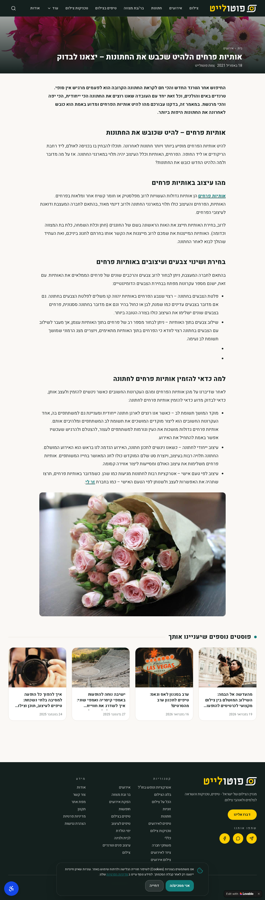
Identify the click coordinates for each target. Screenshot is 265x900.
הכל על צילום (161, 802)
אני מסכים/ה (180, 885)
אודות (35, 8)
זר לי (90, 482)
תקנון (82, 809)
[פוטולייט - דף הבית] (233, 8)
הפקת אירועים (119, 802)
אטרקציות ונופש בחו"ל (154, 787)
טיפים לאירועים (160, 823)
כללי (168, 838)
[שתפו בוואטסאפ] (238, 838)
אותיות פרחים (212, 196)
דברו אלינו (242, 814)
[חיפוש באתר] (13, 8)
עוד (55, 8)
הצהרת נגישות (75, 823)
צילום (193, 8)
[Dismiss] (259, 894)
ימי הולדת (123, 831)
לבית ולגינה (122, 838)
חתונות (156, 8)
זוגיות (167, 809)
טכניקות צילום (76, 8)
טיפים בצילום (105, 8)
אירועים (175, 8)
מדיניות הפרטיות (117, 874)
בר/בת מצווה (134, 8)
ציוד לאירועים (161, 852)
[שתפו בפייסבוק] (224, 838)
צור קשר (79, 794)
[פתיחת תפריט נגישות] (11, 888)
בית (240, 48)
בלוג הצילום (162, 794)
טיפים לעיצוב (120, 823)
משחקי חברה (161, 845)
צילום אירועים (161, 860)
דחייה (154, 885)
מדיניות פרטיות (74, 816)
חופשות (124, 809)
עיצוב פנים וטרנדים (116, 845)
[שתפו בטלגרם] (251, 838)
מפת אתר (78, 802)
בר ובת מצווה (121, 794)
